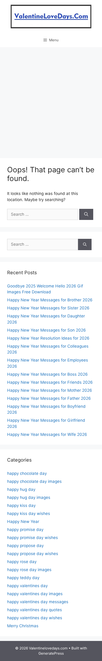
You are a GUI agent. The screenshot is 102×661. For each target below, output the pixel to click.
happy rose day (22, 561)
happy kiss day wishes (28, 513)
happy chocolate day (27, 473)
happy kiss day (21, 505)
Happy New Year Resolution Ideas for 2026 (48, 338)
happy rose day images (29, 569)
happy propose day (25, 545)
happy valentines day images (35, 593)
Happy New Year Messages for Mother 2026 (49, 390)
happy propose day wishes (32, 553)
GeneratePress (51, 653)
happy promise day (25, 529)
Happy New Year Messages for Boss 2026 (47, 374)
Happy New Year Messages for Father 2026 (49, 398)
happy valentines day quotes (34, 609)
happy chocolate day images (34, 481)
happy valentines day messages (37, 601)
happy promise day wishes (32, 537)
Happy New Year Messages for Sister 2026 (48, 308)
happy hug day (21, 489)
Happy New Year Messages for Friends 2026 (50, 382)
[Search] (86, 214)
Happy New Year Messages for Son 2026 (46, 330)
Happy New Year (23, 521)
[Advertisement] (51, 100)
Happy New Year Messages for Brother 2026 (50, 300)
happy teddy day (23, 577)
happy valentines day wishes (34, 617)
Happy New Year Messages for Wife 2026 (47, 434)
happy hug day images (28, 497)
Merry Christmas (22, 625)
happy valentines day (27, 585)
